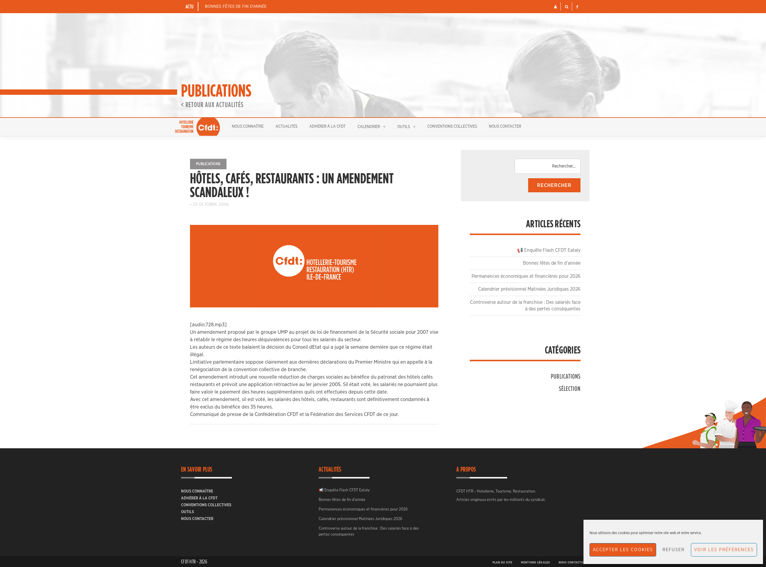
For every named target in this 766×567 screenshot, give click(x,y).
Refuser (673, 550)
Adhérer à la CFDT (327, 127)
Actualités (286, 127)
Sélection (569, 388)
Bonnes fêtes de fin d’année (236, 6)
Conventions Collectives (452, 127)
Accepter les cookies (623, 550)
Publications (208, 164)
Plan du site (503, 562)
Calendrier (369, 127)
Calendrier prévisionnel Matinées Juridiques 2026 (529, 289)
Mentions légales (535, 562)
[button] (555, 7)
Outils (403, 127)
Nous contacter (505, 127)
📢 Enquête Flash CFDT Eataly (548, 250)
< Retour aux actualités (212, 104)
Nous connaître (248, 127)
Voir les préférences (724, 550)
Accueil (197, 127)
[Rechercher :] (547, 166)
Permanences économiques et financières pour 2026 (526, 276)
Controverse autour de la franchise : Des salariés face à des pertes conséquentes (369, 531)
